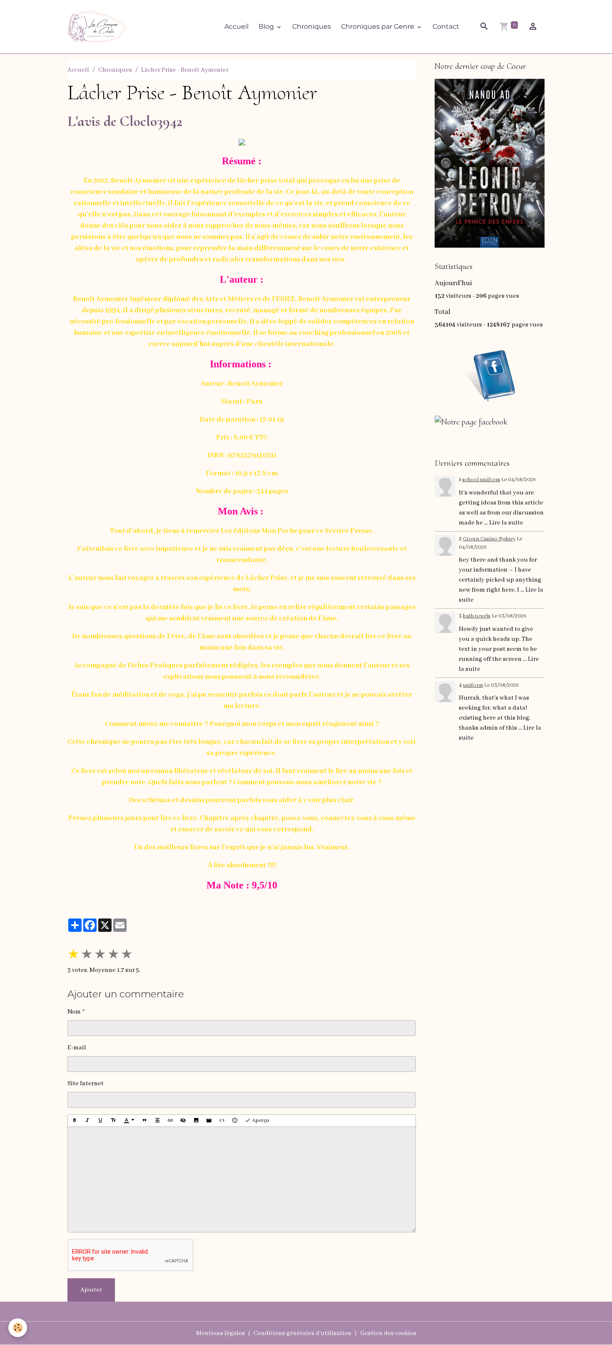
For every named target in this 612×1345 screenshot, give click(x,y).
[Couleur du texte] (129, 1121)
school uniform (481, 480)
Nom (74, 1012)
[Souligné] (100, 1121)
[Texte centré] (157, 1121)
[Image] (196, 1121)
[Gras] (74, 1121)
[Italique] (87, 1121)
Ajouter (91, 1290)
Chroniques (311, 26)
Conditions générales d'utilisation (302, 1333)
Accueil (236, 26)
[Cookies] (17, 1327)
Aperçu (260, 1120)
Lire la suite (506, 523)
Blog (267, 26)
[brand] (98, 26)
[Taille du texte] (113, 1121)
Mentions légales (220, 1333)
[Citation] (144, 1121)
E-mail (76, 1047)
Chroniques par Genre (378, 26)
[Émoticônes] (234, 1121)
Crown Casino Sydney (489, 539)
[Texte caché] (183, 1121)
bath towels (476, 616)
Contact (446, 26)
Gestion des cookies (388, 1333)
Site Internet (85, 1083)
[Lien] (170, 1121)
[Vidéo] (209, 1121)
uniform (473, 685)
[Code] (222, 1121)
